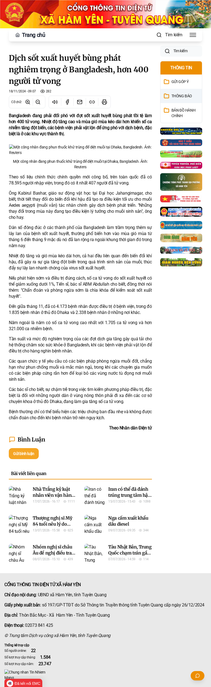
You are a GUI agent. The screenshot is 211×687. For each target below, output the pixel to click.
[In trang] (104, 102)
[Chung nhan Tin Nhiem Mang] (105, 674)
